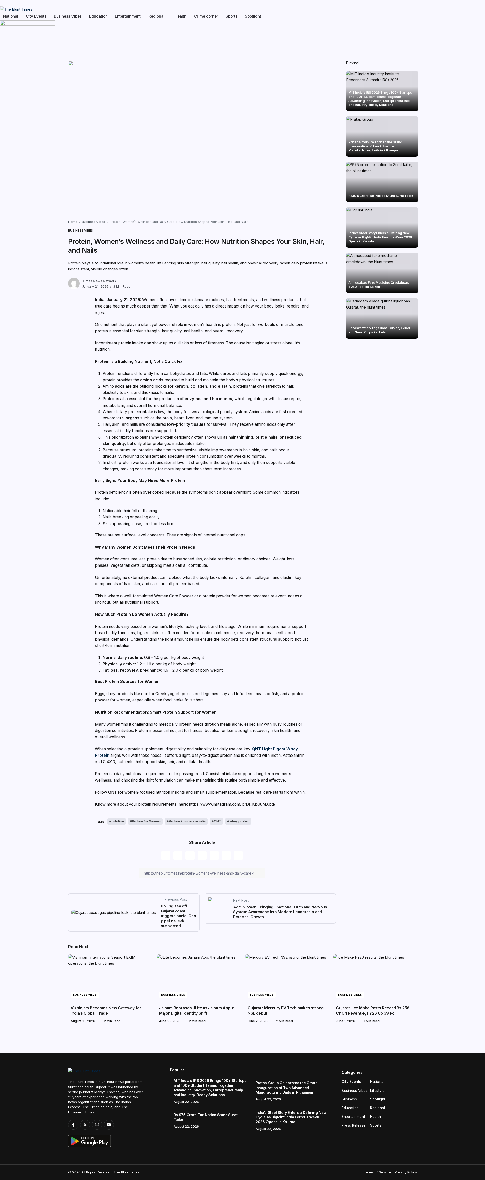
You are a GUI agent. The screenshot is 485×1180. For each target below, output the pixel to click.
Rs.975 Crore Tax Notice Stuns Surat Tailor (380, 196)
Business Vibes (93, 222)
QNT (217, 821)
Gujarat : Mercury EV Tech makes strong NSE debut (286, 1011)
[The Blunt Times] (16, 9)
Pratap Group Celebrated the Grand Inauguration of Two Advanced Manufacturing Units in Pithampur (375, 146)
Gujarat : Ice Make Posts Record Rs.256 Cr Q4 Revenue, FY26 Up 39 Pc (372, 1011)
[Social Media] (73, 1124)
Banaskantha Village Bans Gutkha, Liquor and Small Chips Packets (379, 330)
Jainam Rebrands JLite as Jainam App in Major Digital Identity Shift (197, 1011)
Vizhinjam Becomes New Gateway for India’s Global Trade (106, 1011)
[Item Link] (382, 136)
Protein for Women (146, 821)
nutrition (118, 821)
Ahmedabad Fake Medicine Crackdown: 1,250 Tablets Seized (378, 285)
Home (72, 222)
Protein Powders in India (187, 821)
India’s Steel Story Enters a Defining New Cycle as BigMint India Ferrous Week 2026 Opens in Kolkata (380, 237)
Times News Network (99, 281)
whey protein (239, 821)
